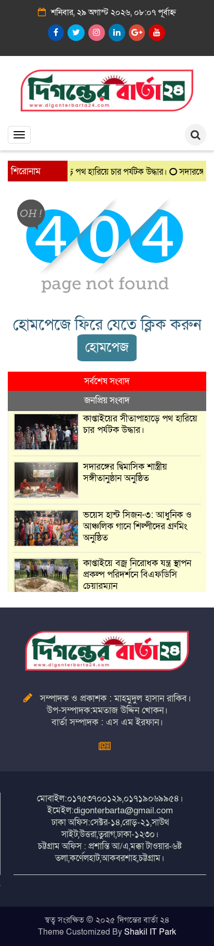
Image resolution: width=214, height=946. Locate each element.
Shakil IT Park (150, 932)
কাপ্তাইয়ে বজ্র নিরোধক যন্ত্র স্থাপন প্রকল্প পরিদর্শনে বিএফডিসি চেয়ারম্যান (137, 574)
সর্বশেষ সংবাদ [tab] (107, 381)
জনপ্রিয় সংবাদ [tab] (107, 400)
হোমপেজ (107, 347)
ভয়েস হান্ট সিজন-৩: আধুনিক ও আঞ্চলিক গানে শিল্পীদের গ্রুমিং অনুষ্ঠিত (137, 526)
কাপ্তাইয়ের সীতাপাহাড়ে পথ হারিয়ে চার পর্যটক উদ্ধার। (140, 424)
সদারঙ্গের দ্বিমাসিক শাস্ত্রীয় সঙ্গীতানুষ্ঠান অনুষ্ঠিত (125, 472)
